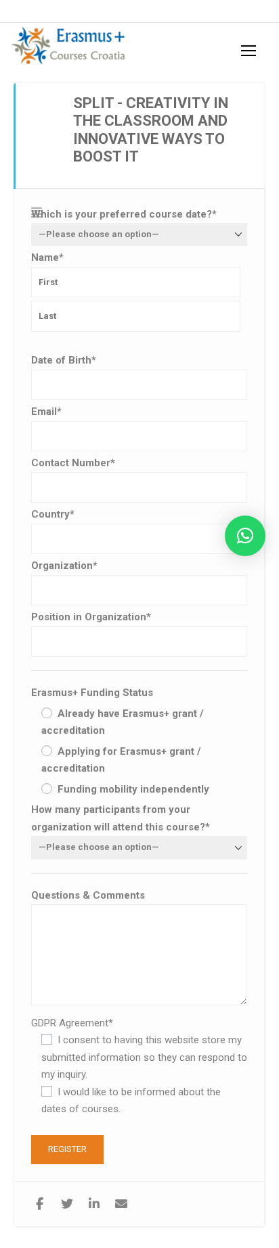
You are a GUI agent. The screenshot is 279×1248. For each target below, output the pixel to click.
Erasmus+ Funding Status (92, 693)
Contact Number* (73, 463)
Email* (46, 411)
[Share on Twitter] (67, 1204)
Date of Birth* (63, 360)
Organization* (64, 565)
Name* (47, 257)
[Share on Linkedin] (94, 1204)
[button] (245, 536)
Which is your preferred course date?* (124, 214)
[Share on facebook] (39, 1204)
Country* (52, 514)
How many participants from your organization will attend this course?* (120, 818)
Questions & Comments (88, 895)
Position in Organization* (91, 617)
